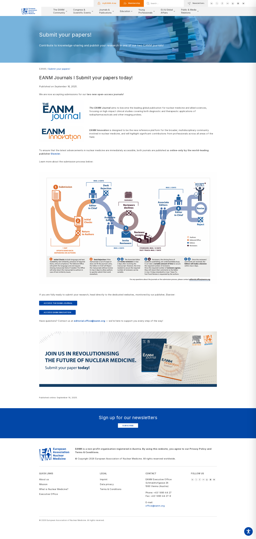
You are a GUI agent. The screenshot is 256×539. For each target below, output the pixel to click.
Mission (43, 484)
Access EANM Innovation (57, 312)
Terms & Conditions (110, 489)
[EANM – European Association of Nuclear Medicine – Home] (29, 11)
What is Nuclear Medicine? (53, 489)
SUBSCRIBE (128, 425)
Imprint (104, 479)
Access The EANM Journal (58, 303)
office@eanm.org (155, 505)
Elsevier (55, 153)
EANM (42, 68)
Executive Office (48, 494)
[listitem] (211, 3)
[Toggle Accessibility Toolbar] (248, 531)
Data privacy (107, 484)
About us (44, 479)
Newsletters (198, 3)
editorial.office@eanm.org (89, 320)
